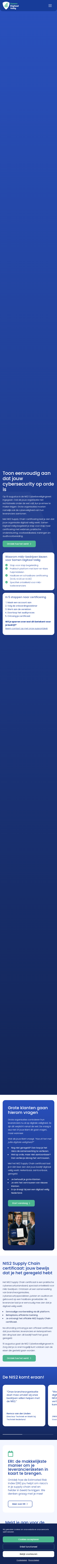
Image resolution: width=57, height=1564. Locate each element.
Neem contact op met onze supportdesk (26, 628)
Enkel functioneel (28, 1546)
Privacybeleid (33, 1560)
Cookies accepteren (28, 1539)
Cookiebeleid (22, 1560)
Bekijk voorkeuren (28, 1554)
